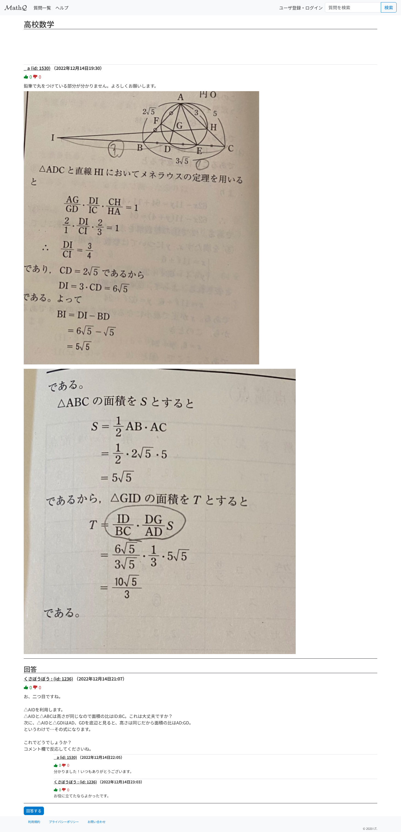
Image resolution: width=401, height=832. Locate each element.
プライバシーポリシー (64, 821)
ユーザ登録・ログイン (301, 7)
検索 (388, 7)
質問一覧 (42, 7)
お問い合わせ (97, 821)
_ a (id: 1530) (37, 68)
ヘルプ (61, 7)
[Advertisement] (200, 45)
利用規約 (34, 821)
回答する (33, 810)
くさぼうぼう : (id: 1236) (48, 678)
